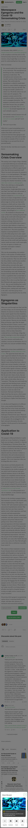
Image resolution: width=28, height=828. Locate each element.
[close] (25, 794)
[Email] (16, 821)
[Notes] (22, 821)
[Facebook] (10, 821)
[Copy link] (4, 821)
